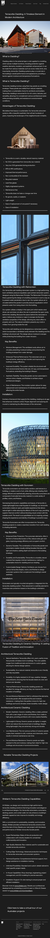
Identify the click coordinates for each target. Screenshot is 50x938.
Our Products (21, 3)
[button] (46, 762)
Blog (40, 3)
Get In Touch (35, 3)
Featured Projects (28, 3)
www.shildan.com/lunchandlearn (21, 891)
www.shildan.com (21, 886)
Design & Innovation (14, 3)
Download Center (46, 3)
